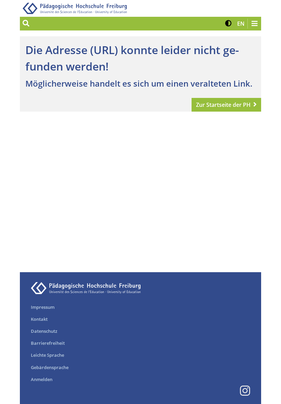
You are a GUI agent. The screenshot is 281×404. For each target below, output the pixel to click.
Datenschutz (44, 331)
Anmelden (41, 379)
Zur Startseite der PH (223, 105)
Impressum (42, 307)
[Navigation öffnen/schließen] (254, 23)
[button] (228, 23)
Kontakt (39, 319)
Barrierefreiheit (48, 343)
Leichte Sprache (47, 355)
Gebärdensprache (50, 367)
